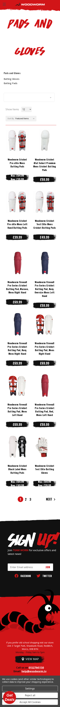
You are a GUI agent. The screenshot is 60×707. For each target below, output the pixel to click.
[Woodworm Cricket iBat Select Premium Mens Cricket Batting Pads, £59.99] (44, 141)
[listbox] (25, 118)
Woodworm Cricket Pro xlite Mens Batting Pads (17, 163)
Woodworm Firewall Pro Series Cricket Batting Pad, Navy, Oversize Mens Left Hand (45, 289)
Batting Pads (10, 83)
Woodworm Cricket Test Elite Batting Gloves (44, 469)
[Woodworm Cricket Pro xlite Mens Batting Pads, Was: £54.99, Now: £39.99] (17, 141)
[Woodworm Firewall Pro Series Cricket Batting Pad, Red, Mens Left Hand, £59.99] (44, 385)
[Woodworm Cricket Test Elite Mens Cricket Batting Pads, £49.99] (44, 202)
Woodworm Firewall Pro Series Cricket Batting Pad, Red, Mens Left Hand (44, 410)
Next (49, 499)
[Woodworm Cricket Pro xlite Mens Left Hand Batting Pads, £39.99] (17, 202)
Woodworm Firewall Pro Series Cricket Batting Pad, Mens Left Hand (17, 410)
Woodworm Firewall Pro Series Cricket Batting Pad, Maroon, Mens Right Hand (17, 287)
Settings (30, 688)
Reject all (30, 695)
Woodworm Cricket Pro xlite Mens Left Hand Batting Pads (17, 224)
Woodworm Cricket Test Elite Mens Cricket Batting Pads (44, 224)
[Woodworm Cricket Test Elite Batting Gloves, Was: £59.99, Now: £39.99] (44, 447)
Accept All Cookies (30, 702)
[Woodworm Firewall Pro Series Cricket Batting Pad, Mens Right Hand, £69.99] (44, 324)
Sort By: (11, 118)
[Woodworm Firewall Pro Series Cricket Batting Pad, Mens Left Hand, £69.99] (17, 385)
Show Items (12, 109)
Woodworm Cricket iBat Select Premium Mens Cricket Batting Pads (44, 165)
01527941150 (36, 667)
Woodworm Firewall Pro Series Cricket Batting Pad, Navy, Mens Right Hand (17, 348)
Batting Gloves (11, 78)
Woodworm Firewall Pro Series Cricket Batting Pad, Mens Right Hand (44, 348)
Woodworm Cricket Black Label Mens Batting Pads (17, 469)
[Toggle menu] (4, 4)
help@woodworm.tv (34, 671)
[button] (29, 97)
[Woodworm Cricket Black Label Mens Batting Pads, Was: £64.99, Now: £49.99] (17, 447)
